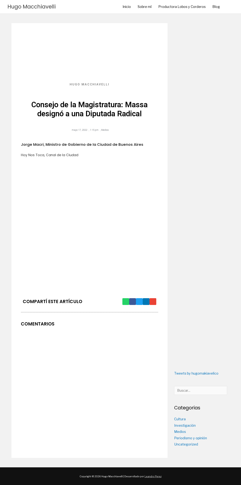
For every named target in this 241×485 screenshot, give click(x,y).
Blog (216, 7)
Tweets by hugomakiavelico (196, 373)
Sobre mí (145, 7)
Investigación (185, 425)
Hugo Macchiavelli (32, 6)
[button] (228, 6)
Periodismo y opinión (190, 438)
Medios (105, 129)
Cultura (180, 419)
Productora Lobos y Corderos (182, 7)
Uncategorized (186, 444)
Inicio (127, 7)
